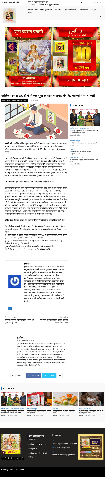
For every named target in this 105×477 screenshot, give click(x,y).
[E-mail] (10, 309)
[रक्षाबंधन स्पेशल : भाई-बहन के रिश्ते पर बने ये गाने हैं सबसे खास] (91, 399)
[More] (60, 375)
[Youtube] (88, 2)
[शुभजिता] (11, 351)
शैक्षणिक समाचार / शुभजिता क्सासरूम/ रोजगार (14, 100)
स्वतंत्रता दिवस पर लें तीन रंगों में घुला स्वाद (80, 151)
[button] (100, 17)
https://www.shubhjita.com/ (26, 340)
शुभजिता (20, 337)
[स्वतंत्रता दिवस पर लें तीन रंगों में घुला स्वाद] (65, 399)
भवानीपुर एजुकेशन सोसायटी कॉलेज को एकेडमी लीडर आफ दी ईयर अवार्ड (84, 132)
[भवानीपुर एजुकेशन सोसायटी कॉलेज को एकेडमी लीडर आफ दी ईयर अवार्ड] (85, 117)
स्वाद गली (72, 149)
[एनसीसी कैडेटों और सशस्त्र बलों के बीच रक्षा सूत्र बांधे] (39, 399)
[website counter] (12, 459)
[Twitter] (85, 2)
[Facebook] (82, 2)
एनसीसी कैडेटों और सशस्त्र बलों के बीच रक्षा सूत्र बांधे (83, 143)
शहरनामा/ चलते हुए (75, 140)
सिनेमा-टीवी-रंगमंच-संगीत (76, 157)
